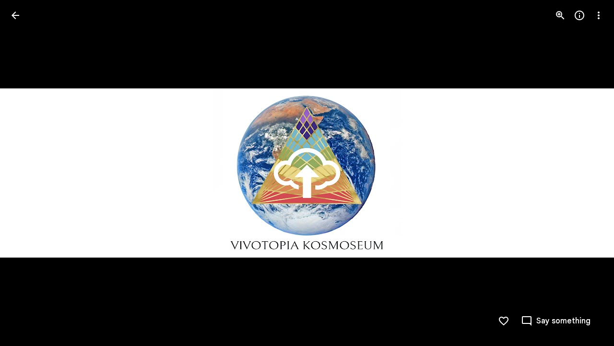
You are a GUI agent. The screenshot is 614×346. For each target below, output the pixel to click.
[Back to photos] (15, 15)
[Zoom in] (560, 15)
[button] (555, 321)
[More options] (598, 15)
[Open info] (579, 15)
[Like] (503, 321)
